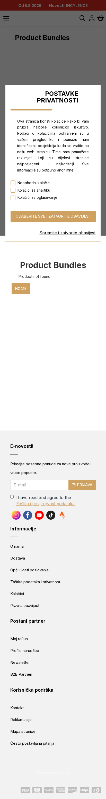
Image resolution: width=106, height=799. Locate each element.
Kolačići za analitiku (33, 190)
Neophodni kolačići (33, 183)
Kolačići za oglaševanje (37, 197)
